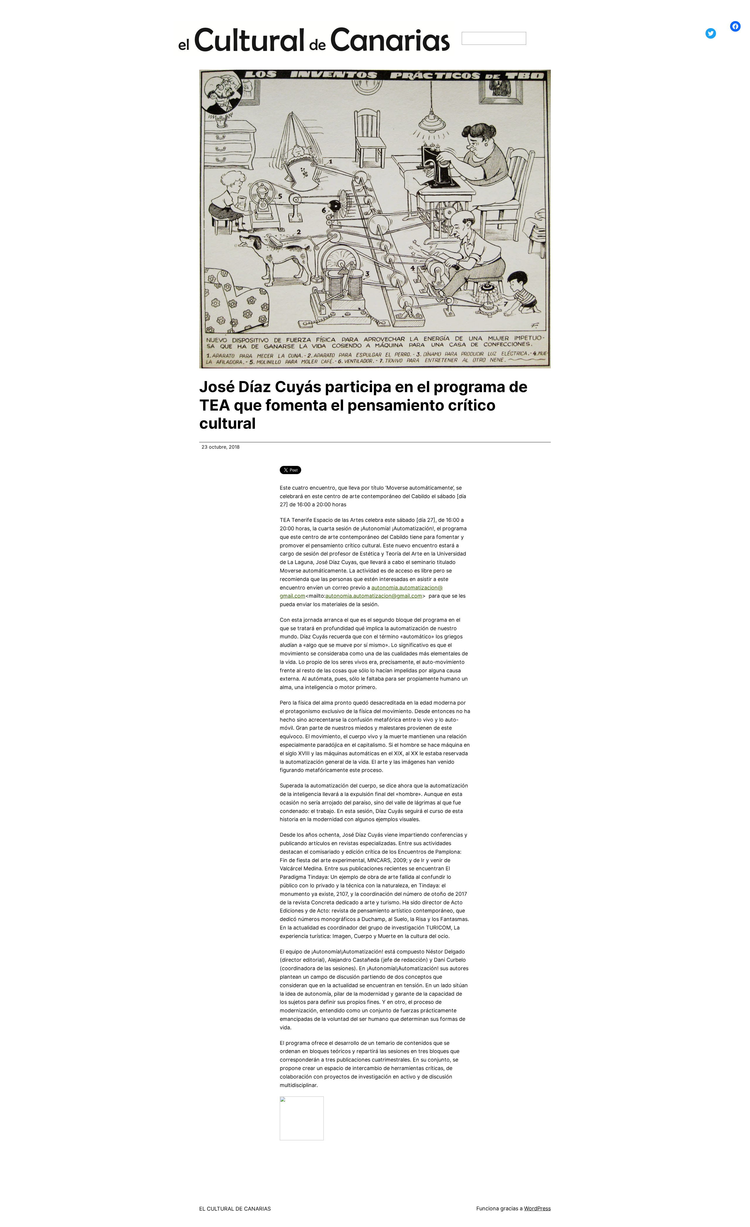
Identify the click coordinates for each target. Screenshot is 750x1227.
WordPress (537, 1208)
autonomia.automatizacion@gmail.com (373, 596)
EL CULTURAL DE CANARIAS (235, 1209)
